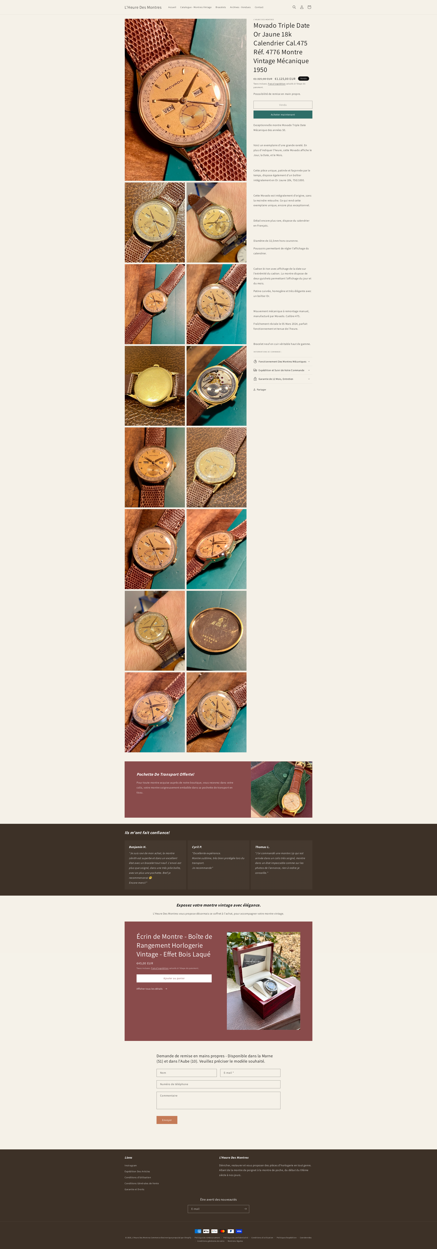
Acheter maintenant (283, 114)
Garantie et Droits (134, 1189)
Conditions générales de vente (210, 1241)
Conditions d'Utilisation (138, 1177)
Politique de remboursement (207, 1237)
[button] (294, 7)
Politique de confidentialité (235, 1237)
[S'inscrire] (245, 1209)
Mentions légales (235, 1241)
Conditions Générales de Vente (142, 1183)
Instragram (131, 1165)
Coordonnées (306, 1237)
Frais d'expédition (277, 83)
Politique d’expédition (287, 1237)
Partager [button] (261, 389)
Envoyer (167, 1120)
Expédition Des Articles (137, 1171)
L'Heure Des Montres (141, 1237)
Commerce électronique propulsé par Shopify (171, 1237)
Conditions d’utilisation (262, 1237)
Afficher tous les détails (150, 988)
